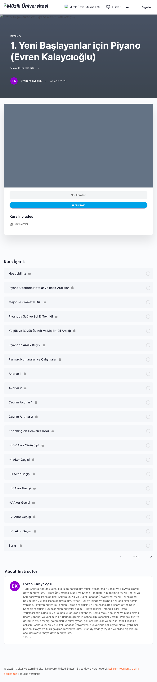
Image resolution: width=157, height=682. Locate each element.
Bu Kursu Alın (78, 205)
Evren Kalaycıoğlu (37, 584)
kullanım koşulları (118, 668)
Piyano (15, 36)
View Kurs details (22, 68)
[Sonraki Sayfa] (151, 556)
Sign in (146, 7)
